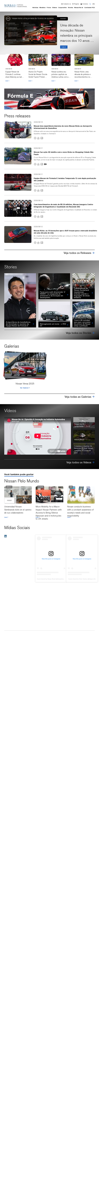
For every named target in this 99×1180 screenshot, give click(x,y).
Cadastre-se (67, 4)
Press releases (17, 116)
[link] (25, 365)
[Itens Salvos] (93, 4)
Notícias (35, 7)
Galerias (11, 346)
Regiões (76, 4)
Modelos (42, 7)
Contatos (85, 4)
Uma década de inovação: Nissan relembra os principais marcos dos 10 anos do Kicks (77, 35)
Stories (70, 7)
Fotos (49, 7)
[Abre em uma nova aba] (49, 99)
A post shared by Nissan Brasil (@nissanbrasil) (51, 579)
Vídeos (54, 7)
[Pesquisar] (89, 4)
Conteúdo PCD (89, 7)
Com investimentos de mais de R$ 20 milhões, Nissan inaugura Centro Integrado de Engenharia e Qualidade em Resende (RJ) (63, 205)
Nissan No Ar (78, 7)
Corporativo (62, 7)
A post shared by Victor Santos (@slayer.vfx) (82, 579)
